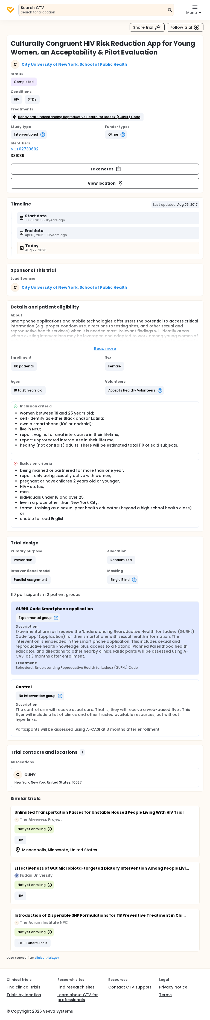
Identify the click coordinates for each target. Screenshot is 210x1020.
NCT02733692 (25, 149)
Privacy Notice (173, 987)
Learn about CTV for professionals (77, 997)
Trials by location (24, 994)
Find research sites (76, 987)
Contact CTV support (129, 987)
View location (102, 183)
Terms (165, 994)
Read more (105, 348)
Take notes (102, 169)
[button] (16, 99)
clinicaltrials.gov (47, 958)
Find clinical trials (23, 987)
